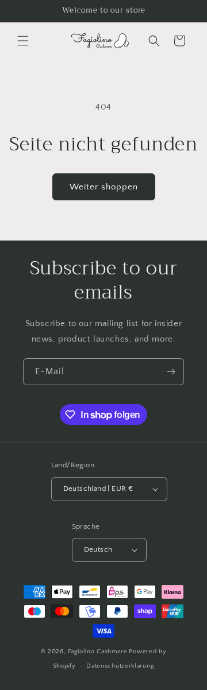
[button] (23, 40)
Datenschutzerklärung (120, 665)
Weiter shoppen (104, 187)
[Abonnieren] (170, 371)
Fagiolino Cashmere (98, 651)
